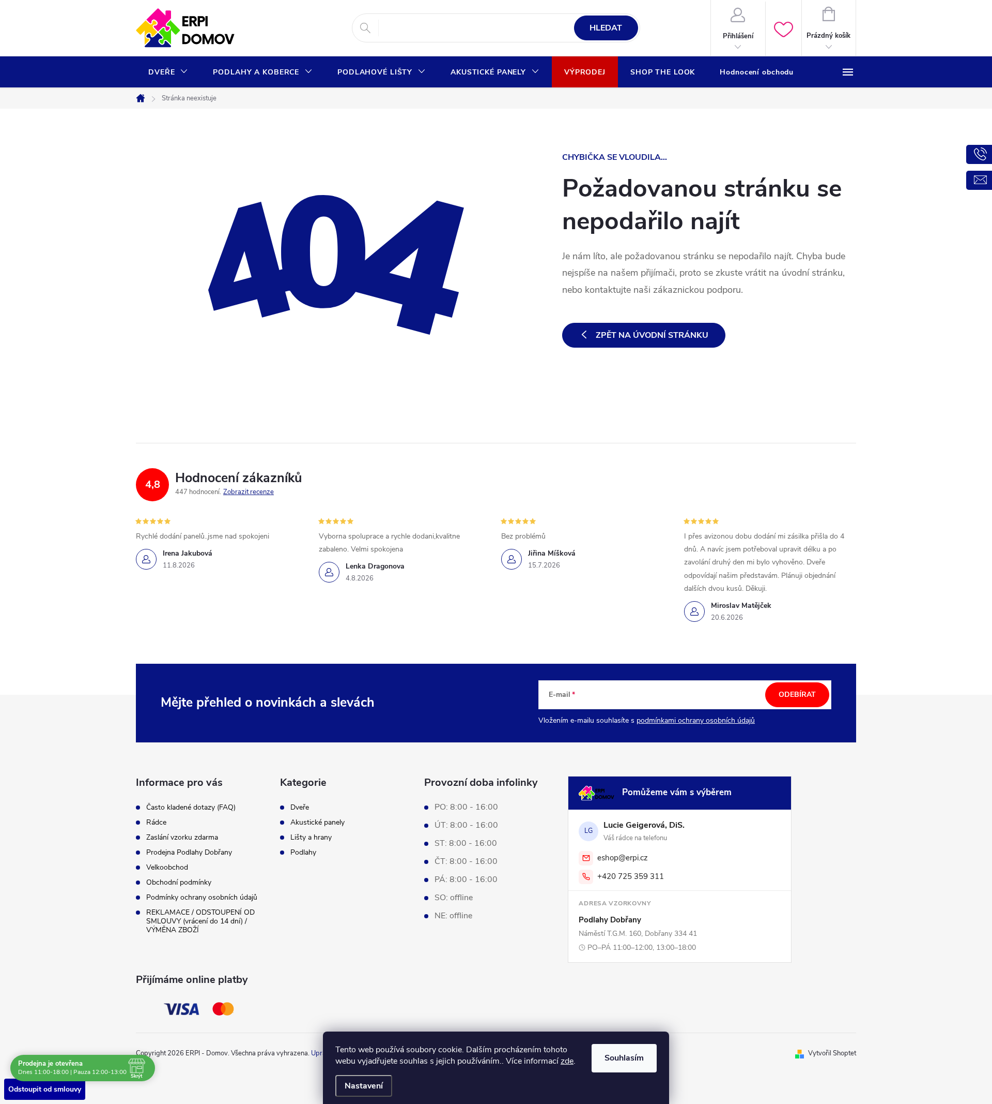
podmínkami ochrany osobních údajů (696, 720)
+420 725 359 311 (630, 876)
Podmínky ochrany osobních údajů (201, 897)
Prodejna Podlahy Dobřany (189, 852)
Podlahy (303, 852)
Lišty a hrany (311, 837)
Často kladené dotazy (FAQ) (191, 807)
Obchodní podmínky (178, 882)
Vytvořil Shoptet (832, 1053)
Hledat (606, 28)
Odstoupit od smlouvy (44, 1089)
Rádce (156, 822)
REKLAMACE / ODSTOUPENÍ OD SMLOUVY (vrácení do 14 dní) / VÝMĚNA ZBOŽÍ (200, 921)
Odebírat (797, 694)
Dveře (299, 807)
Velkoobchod (167, 867)
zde (567, 1061)
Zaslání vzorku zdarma (182, 837)
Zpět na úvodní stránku (652, 335)
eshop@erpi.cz (622, 858)
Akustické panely (317, 822)
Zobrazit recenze (248, 492)
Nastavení (364, 1086)
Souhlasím (624, 1058)
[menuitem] (168, 72)
